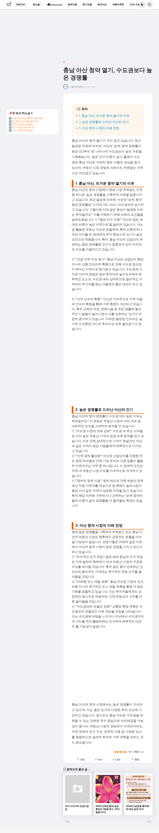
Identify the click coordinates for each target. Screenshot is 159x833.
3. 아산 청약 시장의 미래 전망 (99, 128)
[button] (142, 4)
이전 (148, 821)
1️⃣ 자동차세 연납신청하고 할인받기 (26, 118)
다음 (67, 821)
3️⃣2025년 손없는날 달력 (21, 124)
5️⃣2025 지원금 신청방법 (21, 130)
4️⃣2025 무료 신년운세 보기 (22, 127)
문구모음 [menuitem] (87, 4)
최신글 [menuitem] (36, 4)
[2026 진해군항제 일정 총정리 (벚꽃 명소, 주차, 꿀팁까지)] (107, 789)
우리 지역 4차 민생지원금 (77, 808)
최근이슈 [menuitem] (102, 4)
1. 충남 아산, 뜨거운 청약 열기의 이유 (104, 116)
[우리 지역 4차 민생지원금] (77, 789)
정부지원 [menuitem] (72, 4)
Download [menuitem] (56, 4)
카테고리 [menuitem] (20, 4)
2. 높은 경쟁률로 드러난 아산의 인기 (104, 122)
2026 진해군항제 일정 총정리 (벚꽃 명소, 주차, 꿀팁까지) (107, 809)
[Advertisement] (79, 36)
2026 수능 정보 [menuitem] (137, 4)
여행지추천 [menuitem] (118, 4)
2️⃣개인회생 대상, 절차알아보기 (24, 121)
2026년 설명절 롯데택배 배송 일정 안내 (137, 808)
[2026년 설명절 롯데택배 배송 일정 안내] (138, 789)
